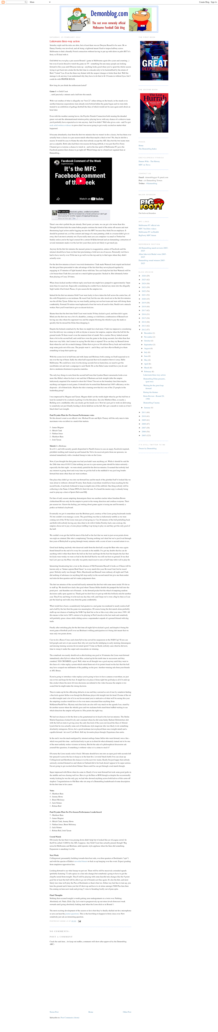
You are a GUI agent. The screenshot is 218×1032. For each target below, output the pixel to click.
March (147, 367)
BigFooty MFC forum (147, 235)
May (146, 360)
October (147, 340)
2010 (144, 416)
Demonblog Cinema (151, 402)
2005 (144, 435)
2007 (144, 427)
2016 (144, 314)
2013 (144, 325)
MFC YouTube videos (147, 228)
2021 (144, 295)
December (148, 333)
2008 (144, 423)
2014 (144, 322)
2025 (144, 279)
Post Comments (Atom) (70, 1017)
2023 (144, 287)
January (147, 407)
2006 (144, 431)
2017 (144, 310)
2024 (144, 283)
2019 (144, 302)
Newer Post (54, 1012)
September (148, 344)
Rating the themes (150, 392)
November (148, 336)
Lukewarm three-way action (154, 374)
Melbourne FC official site (149, 225)
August (147, 348)
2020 (144, 298)
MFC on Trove (144, 164)
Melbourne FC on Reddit (149, 232)
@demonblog (151, 183)
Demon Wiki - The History (149, 161)
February (148, 371)
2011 (144, 412)
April (146, 363)
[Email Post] (79, 921)
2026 (144, 275)
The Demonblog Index (148, 148)
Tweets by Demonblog (148, 448)
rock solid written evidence (60, 125)
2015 (144, 318)
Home (90, 1012)
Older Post (127, 1012)
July (146, 352)
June (146, 356)
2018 (144, 306)
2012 (144, 329)
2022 (144, 291)
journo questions (72, 913)
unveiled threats (80, 861)
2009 (144, 420)
